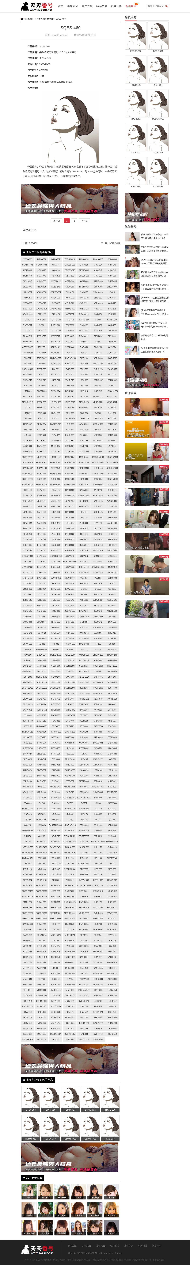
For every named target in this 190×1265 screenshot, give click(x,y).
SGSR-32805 (27, 457)
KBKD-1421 (56, 347)
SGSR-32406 (84, 693)
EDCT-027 (55, 336)
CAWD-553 (55, 441)
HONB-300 (112, 435)
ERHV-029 (83, 265)
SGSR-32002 (27, 913)
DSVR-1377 (42, 331)
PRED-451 (27, 1001)
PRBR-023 (69, 534)
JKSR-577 (98, 897)
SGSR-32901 (27, 484)
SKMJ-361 (41, 902)
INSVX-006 (98, 880)
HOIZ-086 (84, 512)
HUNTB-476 (70, 710)
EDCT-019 (84, 550)
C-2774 (42, 594)
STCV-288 (84, 397)
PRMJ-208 (112, 1023)
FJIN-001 (98, 375)
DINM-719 (27, 1028)
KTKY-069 (55, 1001)
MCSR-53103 (98, 457)
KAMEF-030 (84, 655)
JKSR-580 (55, 891)
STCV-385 (98, 287)
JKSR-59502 (27, 501)
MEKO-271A (69, 402)
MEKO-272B (112, 402)
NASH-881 (98, 677)
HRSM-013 (55, 281)
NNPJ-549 (98, 638)
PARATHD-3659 (84, 798)
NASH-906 (27, 495)
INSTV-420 (27, 726)
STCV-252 (69, 567)
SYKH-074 (41, 743)
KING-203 (70, 930)
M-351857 (70, 314)
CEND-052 (112, 424)
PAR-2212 (98, 836)
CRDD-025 (69, 941)
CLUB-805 (112, 627)
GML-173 (112, 303)
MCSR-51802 (70, 913)
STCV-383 (27, 259)
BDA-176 (56, 490)
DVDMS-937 (69, 611)
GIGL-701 (27, 528)
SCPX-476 (55, 528)
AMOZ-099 (27, 962)
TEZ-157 (41, 347)
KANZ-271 (27, 633)
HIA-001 (55, 369)
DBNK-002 (112, 380)
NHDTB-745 (84, 908)
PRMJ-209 (27, 1012)
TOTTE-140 (56, 320)
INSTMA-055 (27, 968)
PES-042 (84, 364)
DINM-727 (27, 754)
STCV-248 (41, 567)
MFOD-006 (41, 704)
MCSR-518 (112, 891)
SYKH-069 (98, 1034)
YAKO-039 (55, 995)
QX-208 (112, 820)
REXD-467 (41, 699)
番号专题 (116, 6)
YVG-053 (84, 962)
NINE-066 (70, 990)
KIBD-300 (70, 1028)
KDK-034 (56, 814)
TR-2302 (69, 880)
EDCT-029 (41, 342)
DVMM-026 (70, 259)
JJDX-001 (41, 666)
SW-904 (41, 419)
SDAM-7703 (41, 265)
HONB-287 (112, 984)
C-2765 (70, 979)
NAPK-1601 (42, 792)
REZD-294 (98, 704)
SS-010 (112, 644)
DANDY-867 (27, 468)
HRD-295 (84, 759)
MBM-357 (41, 270)
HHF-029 (112, 951)
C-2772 (84, 589)
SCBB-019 (41, 842)
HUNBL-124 (98, 951)
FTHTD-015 (112, 792)
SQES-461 (55, 353)
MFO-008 (42, 869)
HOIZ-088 (70, 424)
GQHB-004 (27, 666)
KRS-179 (84, 814)
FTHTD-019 (28, 704)
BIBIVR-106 (42, 468)
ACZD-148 (55, 287)
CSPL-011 (136, 152)
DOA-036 (98, 957)
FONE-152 (83, 995)
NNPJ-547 (112, 605)
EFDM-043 (112, 737)
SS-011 (98, 649)
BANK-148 (98, 281)
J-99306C (56, 820)
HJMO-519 (112, 1034)
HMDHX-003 (69, 847)
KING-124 (56, 930)
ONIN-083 (41, 1012)
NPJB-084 (84, 622)
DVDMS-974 (98, 419)
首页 (60, 6)
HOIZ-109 (70, 375)
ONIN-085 (41, 765)
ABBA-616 (98, 303)
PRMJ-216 (98, 776)
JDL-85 (42, 616)
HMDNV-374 (112, 973)
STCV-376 (41, 303)
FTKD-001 (112, 798)
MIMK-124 (55, 446)
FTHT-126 (70, 726)
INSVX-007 (84, 809)
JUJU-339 (56, 600)
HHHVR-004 (55, 908)
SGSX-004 (55, 682)
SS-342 (41, 644)
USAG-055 (112, 517)
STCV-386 (69, 287)
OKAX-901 (27, 699)
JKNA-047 (41, 759)
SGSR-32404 (55, 688)
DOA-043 (56, 512)
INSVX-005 (84, 880)
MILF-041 (84, 842)
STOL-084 (55, 633)
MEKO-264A (69, 655)
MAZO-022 (84, 644)
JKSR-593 (41, 501)
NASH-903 (98, 501)
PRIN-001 (98, 605)
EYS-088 (70, 721)
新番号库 (130, 6)
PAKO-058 (83, 770)
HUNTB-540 (27, 721)
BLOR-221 (69, 506)
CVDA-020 (83, 572)
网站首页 (72, 1245)
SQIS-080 (158, 152)
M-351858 (70, 331)
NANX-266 (55, 506)
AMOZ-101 (98, 693)
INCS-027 (56, 303)
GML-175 (84, 292)
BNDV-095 (112, 847)
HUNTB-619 (42, 957)
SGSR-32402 (27, 688)
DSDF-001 (158, 51)
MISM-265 (83, 732)
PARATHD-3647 (84, 886)
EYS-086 (70, 946)
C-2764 (42, 979)
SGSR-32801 (55, 463)
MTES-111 (98, 309)
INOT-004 (98, 809)
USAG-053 (83, 743)
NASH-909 (69, 490)
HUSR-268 (41, 479)
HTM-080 (27, 391)
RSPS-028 (55, 325)
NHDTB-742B (70, 853)
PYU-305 (112, 787)
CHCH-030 (41, 1017)
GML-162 (98, 325)
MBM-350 (27, 276)
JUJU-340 (70, 600)
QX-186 (41, 836)
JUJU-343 (27, 622)
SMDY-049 (55, 468)
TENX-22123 (69, 836)
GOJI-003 (70, 413)
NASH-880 (55, 710)
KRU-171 (70, 1012)
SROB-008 (41, 1039)
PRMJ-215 (55, 754)
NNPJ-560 (98, 446)
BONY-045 (55, 704)
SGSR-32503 (69, 666)
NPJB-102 (27, 452)
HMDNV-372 (112, 908)
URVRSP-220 (98, 567)
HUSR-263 (69, 886)
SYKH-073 (112, 776)
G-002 (41, 325)
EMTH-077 (41, 408)
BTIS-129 (42, 506)
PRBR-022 (69, 539)
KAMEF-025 (41, 995)
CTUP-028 (69, 303)
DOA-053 (84, 386)
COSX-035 (69, 605)
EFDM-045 (98, 627)
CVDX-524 (98, 913)
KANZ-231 (69, 364)
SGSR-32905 (84, 495)
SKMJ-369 (98, 556)
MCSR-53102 (27, 474)
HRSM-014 (84, 287)
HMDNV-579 (112, 567)
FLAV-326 (98, 523)
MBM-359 (112, 276)
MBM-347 (98, 270)
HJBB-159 (112, 770)
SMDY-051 (83, 474)
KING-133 (41, 600)
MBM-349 (112, 265)
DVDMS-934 (98, 600)
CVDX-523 (27, 995)
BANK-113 (112, 561)
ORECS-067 (55, 292)
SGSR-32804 (55, 474)
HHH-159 (98, 847)
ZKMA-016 (98, 292)
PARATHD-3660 (69, 842)
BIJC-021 (56, 781)
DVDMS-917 (69, 1034)
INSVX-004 (27, 984)
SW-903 (98, 413)
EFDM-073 (55, 375)
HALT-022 (84, 1017)
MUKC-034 (70, 759)
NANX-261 (112, 957)
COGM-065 (41, 386)
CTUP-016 (27, 539)
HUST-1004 (98, 666)
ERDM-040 (112, 743)
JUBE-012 (55, 380)
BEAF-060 (41, 556)
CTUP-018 (98, 539)
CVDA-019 (41, 578)
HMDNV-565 (27, 809)
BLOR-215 (83, 721)
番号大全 (72, 6)
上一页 (56, 220)
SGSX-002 (83, 891)
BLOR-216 (41, 721)
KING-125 (98, 875)
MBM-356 (70, 276)
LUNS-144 (27, 523)
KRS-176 (112, 902)
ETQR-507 (112, 364)
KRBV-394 (55, 1028)
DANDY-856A (41, 682)
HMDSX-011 (27, 732)
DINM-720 (112, 1006)
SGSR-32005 (27, 897)
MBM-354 (98, 265)
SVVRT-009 (112, 913)
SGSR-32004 (84, 864)
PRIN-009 (84, 369)
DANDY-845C (41, 847)
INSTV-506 (41, 353)
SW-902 (55, 419)
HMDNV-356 (41, 726)
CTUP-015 (98, 534)
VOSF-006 (55, 666)
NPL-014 (55, 605)
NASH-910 (41, 523)
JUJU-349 (27, 430)
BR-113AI (84, 935)
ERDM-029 (98, 1012)
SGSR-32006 (41, 897)
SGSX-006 (55, 479)
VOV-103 (70, 677)
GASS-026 (27, 935)
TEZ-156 (84, 353)
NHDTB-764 (27, 748)
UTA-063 (27, 842)
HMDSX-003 (84, 847)
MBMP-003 (84, 270)
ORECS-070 (70, 270)
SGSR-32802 (41, 463)
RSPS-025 (69, 336)
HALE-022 (27, 1034)
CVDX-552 (83, 303)
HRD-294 (70, 748)
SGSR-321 (27, 886)
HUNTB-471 (70, 951)
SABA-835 (41, 495)
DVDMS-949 (84, 616)
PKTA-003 (69, 298)
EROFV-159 (98, 655)
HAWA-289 (84, 831)
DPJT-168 (41, 534)
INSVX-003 (41, 984)
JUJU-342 (98, 622)
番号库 (50, 19)
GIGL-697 (112, 715)
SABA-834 (83, 490)
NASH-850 (27, 973)
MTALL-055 (27, 979)
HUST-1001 (27, 677)
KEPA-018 (98, 781)
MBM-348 (112, 270)
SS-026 (27, 649)
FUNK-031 (69, 435)
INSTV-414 (84, 567)
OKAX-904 (69, 737)
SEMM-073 (27, 941)
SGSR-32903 (98, 474)
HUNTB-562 (42, 710)
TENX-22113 (55, 864)
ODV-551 (98, 748)
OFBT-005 (112, 1028)
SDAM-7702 (27, 265)
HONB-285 (83, 984)
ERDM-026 (27, 1017)
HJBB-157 (112, 1001)
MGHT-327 (41, 715)
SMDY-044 (41, 671)
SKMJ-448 (83, 281)
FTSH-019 (41, 545)
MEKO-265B (55, 655)
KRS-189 (56, 583)
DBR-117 (41, 375)
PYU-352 (70, 320)
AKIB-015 (112, 941)
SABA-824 (98, 737)
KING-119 (41, 930)
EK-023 (112, 583)
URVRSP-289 (70, 358)
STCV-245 (69, 556)
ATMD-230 (83, 424)
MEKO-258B (55, 919)
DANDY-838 (27, 924)
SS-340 (84, 649)
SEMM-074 (41, 935)
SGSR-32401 (84, 682)
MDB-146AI (70, 935)
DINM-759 (41, 259)
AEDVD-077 (27, 347)
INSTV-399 (41, 798)
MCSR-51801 (55, 913)
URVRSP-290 (27, 353)
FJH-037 (112, 616)
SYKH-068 (112, 1017)
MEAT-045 (98, 699)
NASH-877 (55, 715)
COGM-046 (41, 622)
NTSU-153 (69, 1017)
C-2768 (42, 803)
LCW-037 (84, 380)
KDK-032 (70, 814)
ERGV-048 (55, 973)
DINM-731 (55, 765)
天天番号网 (39, 19)
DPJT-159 (84, 968)
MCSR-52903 (70, 463)
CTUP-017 (41, 539)
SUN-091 (112, 413)
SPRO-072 (112, 853)
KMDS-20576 (70, 902)
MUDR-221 (112, 765)
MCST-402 (69, 479)
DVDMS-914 (55, 1034)
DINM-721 (84, 1012)
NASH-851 (83, 957)
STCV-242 (84, 556)
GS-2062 (56, 803)
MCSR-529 (112, 474)
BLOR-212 (98, 941)
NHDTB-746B (70, 787)
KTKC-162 (41, 430)
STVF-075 (84, 583)
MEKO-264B (41, 677)
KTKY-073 (55, 364)
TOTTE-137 (84, 320)
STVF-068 (98, 990)
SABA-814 (55, 946)
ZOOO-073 (41, 397)
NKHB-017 (41, 611)
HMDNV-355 (55, 732)
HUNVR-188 (70, 984)
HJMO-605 (112, 748)
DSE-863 (98, 331)
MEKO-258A (41, 919)
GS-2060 (56, 979)
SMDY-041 (41, 693)
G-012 (27, 320)
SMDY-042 (55, 671)
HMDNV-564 (55, 798)
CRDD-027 (98, 721)
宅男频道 (142, 1245)
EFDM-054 (41, 424)
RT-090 (56, 649)
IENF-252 (56, 594)
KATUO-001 (42, 660)
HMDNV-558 (55, 990)
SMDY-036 (55, 897)
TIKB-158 (27, 781)
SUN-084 (98, 732)
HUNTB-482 (70, 957)
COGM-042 (112, 600)
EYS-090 (56, 517)
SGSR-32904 (41, 484)
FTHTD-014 (28, 990)
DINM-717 (41, 1028)
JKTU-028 (27, 759)
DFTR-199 (69, 528)
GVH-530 (56, 759)
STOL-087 (55, 452)
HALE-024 (27, 765)
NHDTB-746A (98, 787)
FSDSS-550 (135, 51)
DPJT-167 (98, 528)
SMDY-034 (112, 886)
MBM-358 (56, 276)
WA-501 (98, 578)
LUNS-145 (27, 517)
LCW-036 (112, 622)
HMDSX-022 (55, 358)
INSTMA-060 (27, 847)
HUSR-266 (83, 688)
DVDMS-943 (98, 765)
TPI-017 (41, 941)
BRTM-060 (112, 528)
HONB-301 (69, 446)
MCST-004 (69, 457)
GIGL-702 (84, 528)
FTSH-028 (41, 336)
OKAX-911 (41, 517)
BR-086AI (98, 935)
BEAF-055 (41, 809)
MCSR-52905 (112, 463)
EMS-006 (98, 298)
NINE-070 (27, 770)
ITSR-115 (98, 671)
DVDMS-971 (98, 430)
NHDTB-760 (112, 611)
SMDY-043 (112, 671)
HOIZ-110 (112, 375)
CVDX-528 (98, 572)
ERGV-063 (83, 825)
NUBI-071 (70, 864)
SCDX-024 (83, 561)
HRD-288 (84, 1028)
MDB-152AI (112, 930)
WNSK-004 (70, 699)
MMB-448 (56, 611)
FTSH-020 (112, 545)
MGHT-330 (41, 528)
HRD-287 (56, 1039)
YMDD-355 (112, 369)
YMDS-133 (27, 589)
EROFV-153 (27, 578)
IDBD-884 (135, 186)
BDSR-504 (27, 490)
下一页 (84, 220)
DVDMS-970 (55, 424)
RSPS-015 (83, 539)
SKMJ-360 (41, 924)
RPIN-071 (56, 616)
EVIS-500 (70, 369)
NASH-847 (69, 962)
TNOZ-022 (69, 754)
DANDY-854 (27, 787)
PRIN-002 (70, 633)
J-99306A (98, 831)
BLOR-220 (112, 490)
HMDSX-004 (112, 803)
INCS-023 (84, 534)
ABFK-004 (98, 660)
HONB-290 (41, 787)
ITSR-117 (98, 452)
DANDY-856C (27, 682)
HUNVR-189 (98, 973)
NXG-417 (112, 633)
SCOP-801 (98, 962)
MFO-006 (112, 869)
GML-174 (56, 314)
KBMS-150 (27, 534)
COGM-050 (98, 424)
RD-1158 (41, 864)
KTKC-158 (27, 951)
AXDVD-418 (41, 309)
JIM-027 (27, 358)
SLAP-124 (69, 501)
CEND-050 (83, 638)
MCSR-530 (55, 495)
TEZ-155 (98, 353)
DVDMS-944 (69, 776)
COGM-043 (27, 616)
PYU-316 (27, 655)
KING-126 (70, 875)
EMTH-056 (27, 908)
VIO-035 (112, 836)
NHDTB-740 (70, 908)
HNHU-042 (69, 924)
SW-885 (112, 594)
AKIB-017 (112, 721)
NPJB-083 (41, 605)
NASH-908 (69, 512)
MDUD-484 (27, 638)
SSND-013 (98, 386)
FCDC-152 (27, 743)
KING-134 (98, 594)
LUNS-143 (55, 523)
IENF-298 (112, 314)
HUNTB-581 (84, 699)
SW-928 (112, 386)
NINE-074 (70, 452)
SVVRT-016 (56, 578)
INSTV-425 (41, 633)
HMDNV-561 (41, 908)
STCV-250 (41, 561)
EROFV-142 (112, 858)
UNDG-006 (83, 930)
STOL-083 (27, 605)
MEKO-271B (27, 402)
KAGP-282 (112, 506)
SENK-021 (83, 605)
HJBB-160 (98, 770)
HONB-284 (112, 995)
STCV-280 (98, 408)
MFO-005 (98, 869)
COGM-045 (41, 638)
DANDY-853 (70, 770)
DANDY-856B (27, 693)
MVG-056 (84, 441)
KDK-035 (41, 814)
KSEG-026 (55, 545)
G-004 (27, 408)
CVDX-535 (41, 402)
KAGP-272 (98, 1023)
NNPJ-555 (41, 446)
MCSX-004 (41, 474)
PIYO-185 (112, 342)
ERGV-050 (83, 792)
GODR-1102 (56, 875)
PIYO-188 (98, 347)
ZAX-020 (70, 583)
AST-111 (55, 386)
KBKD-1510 (112, 358)
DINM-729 (55, 776)
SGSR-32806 (69, 484)
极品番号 (101, 6)
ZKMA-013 (27, 342)
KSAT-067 (98, 946)
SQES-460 (98, 358)
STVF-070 (55, 836)
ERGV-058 (112, 990)
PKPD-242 (83, 633)
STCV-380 (27, 303)
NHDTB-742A (41, 853)
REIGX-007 (41, 358)
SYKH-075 (69, 743)
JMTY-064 (84, 853)
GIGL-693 (84, 951)
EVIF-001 (56, 660)
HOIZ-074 (27, 957)
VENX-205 (83, 776)
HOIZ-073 (112, 946)
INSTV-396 (98, 908)
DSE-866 (41, 364)
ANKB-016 (55, 1017)
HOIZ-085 (70, 523)
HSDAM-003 (27, 369)
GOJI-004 (84, 413)
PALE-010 (69, 792)
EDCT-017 (27, 545)
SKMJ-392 (55, 408)
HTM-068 (27, 627)
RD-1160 (98, 858)
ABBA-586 (112, 825)
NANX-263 (83, 710)
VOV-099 (112, 919)
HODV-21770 (112, 391)
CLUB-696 (158, 186)
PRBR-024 (112, 539)
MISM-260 (69, 968)
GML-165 (112, 325)
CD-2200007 (84, 836)
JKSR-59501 (27, 463)
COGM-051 (56, 430)
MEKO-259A (84, 913)
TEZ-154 (27, 364)
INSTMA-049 (84, 990)
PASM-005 (83, 408)
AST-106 (69, 430)
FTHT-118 (98, 864)
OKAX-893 (83, 946)
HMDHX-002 (98, 979)
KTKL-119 (84, 600)
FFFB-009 (69, 781)
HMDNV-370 (41, 820)
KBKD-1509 (84, 331)
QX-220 (27, 825)
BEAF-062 (112, 726)
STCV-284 (55, 397)
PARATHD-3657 (27, 831)
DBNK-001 (69, 391)
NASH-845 (98, 968)
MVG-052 (70, 638)
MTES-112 (83, 309)
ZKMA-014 (69, 342)
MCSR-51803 (41, 875)
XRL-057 (55, 968)
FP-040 (70, 820)
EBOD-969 (27, 776)
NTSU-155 (55, 748)
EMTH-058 (83, 902)
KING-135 (27, 600)
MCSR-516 (98, 891)
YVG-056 (70, 517)
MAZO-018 (41, 732)
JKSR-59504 (98, 484)
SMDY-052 (69, 474)
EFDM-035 (55, 1012)
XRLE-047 (112, 732)
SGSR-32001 (69, 897)
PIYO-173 (84, 430)
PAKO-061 (83, 435)
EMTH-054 (83, 924)
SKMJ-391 (69, 397)
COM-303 (56, 858)
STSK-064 (41, 1006)
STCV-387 (112, 298)
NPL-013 (98, 583)
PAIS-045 (42, 413)
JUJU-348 (112, 408)
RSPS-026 (55, 342)
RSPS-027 (27, 325)
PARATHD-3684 (69, 561)
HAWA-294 (112, 655)
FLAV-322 (56, 721)
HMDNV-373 (70, 973)
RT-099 (70, 649)
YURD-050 (55, 572)
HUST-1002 (112, 666)
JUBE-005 (27, 512)
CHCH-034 (55, 638)
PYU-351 (112, 309)
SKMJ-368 (55, 561)
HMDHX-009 (112, 550)
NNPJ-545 (27, 611)
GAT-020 (98, 1006)
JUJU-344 (112, 638)
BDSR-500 (112, 688)
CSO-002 (112, 809)
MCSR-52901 (98, 463)
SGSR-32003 (41, 913)
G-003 (98, 320)
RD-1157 (84, 858)
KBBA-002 (41, 452)
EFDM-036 (27, 1023)
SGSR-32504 (69, 682)
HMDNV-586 (98, 726)
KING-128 (98, 924)
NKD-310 (84, 391)
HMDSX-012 (41, 649)
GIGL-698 (98, 715)
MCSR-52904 (112, 457)
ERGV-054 (41, 655)
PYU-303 (56, 792)
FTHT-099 (84, 869)
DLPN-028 (41, 781)
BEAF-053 (55, 984)
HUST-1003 (98, 688)
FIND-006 (27, 419)
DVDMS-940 (84, 765)
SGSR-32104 (69, 869)
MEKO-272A (98, 402)
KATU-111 (56, 962)
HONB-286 (98, 984)
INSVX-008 (56, 809)
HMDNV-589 (70, 644)
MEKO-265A (84, 677)
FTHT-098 (27, 875)
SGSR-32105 (27, 891)
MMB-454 (70, 616)
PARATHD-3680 (55, 556)
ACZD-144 (69, 281)
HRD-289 (112, 1012)
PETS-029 (83, 523)
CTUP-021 (27, 550)
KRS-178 (98, 902)
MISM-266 (27, 737)
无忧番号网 (37, 1249)
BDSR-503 (112, 495)
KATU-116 (98, 490)
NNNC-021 (112, 781)
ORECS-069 (84, 276)
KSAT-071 (84, 517)
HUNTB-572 (70, 715)
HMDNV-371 (27, 858)
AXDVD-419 (55, 309)
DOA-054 (70, 386)
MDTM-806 (84, 781)
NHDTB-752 (112, 572)
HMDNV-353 (112, 649)
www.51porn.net (59, 35)
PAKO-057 (98, 995)
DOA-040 (27, 715)
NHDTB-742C (55, 853)
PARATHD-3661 (69, 798)
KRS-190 (27, 561)
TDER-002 (41, 770)
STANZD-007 (27, 1006)
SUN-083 (27, 660)
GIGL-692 (41, 962)
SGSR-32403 (27, 671)
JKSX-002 (84, 479)
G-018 (112, 292)
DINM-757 (55, 259)
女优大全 (87, 6)
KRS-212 (98, 391)
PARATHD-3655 (55, 825)
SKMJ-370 (55, 567)
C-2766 (70, 803)
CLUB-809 (41, 441)
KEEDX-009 (70, 995)
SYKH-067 (98, 1017)
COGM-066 (41, 391)
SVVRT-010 (70, 919)
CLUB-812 (27, 441)
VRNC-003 (41, 281)
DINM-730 (69, 765)
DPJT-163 (112, 677)
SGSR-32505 (69, 688)
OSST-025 (83, 484)
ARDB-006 (112, 660)
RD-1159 (27, 864)
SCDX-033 (112, 259)
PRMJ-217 (98, 754)
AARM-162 (41, 968)
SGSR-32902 (27, 479)
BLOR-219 (83, 501)
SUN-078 (27, 836)
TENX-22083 (97, 853)
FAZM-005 (41, 490)
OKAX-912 (83, 506)
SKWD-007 (70, 578)
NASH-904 (98, 517)
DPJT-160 (84, 941)
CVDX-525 (41, 831)
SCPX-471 (27, 710)
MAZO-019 (98, 550)
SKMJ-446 (27, 281)
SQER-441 (112, 353)
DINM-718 (69, 1039)
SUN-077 (98, 798)
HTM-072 (27, 413)
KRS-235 (56, 265)
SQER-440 (69, 347)
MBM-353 (98, 276)
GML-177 (42, 314)
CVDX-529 (69, 572)
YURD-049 (41, 572)
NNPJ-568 (98, 435)
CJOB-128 (41, 737)
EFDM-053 (98, 441)
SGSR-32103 (41, 891)
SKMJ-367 (41, 583)
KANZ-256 (55, 589)
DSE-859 (84, 347)
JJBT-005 (70, 1023)
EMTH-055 (55, 902)
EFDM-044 (83, 748)
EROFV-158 (70, 732)
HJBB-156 (98, 1001)
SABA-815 (55, 951)
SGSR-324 (112, 682)
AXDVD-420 (70, 309)
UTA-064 (112, 831)
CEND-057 (98, 380)
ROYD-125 (136, 85)
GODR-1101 (42, 880)
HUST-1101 (98, 495)
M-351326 (41, 320)
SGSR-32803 (112, 468)
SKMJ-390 (69, 408)
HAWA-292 (112, 880)
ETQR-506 (41, 369)
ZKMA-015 (83, 314)
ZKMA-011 (27, 336)
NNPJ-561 (112, 446)
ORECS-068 (70, 265)
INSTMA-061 (98, 1039)
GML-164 (98, 314)
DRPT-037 (84, 973)
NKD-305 (112, 430)
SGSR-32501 (41, 688)
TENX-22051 (27, 853)
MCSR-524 (84, 671)
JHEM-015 (27, 380)
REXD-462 (41, 946)
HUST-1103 (84, 463)
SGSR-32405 (55, 693)
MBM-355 (27, 270)
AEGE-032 (98, 561)
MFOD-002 (27, 798)
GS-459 (27, 930)
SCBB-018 (69, 831)
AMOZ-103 (112, 523)
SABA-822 (112, 704)
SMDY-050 (69, 468)
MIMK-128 (83, 446)
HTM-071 (112, 419)
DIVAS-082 (98, 743)
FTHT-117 (112, 864)
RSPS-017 (83, 545)
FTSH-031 (112, 336)
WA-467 (83, 578)
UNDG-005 (112, 924)
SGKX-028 (27, 644)
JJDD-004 (27, 446)
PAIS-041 (56, 770)
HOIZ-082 (112, 759)
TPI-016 (55, 941)
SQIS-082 (84, 627)
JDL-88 (27, 435)
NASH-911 (98, 506)
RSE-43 (84, 754)
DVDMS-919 (84, 1001)
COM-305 (42, 858)
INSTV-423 (84, 660)
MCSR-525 (98, 682)
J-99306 (98, 803)
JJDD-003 (112, 441)
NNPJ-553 (69, 622)
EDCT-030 (69, 325)
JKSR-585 (69, 671)
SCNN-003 (55, 842)
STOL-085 (69, 627)
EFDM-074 (55, 391)
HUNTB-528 (112, 699)
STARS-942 (114, 243)
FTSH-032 (84, 342)
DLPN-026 (98, 1028)
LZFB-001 (70, 660)
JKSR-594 (41, 457)
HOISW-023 (56, 402)
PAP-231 (56, 743)
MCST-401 (112, 452)
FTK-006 (84, 726)
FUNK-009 (41, 1034)
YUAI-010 (56, 534)
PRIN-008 (27, 375)
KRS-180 (27, 820)
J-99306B (42, 825)
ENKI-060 (70, 704)
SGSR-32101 (98, 886)
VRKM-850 (41, 990)
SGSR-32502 (69, 693)
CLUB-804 (98, 633)
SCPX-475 (98, 512)
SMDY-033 (69, 891)
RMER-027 (27, 506)
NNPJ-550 (55, 622)
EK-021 (98, 820)
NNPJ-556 (55, 413)
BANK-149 (83, 298)
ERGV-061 (83, 919)
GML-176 (70, 292)
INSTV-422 (55, 737)
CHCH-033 (41, 748)
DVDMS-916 (41, 1001)
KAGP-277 (98, 759)
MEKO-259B (27, 919)
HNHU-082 (27, 292)
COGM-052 (70, 419)
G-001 (98, 342)
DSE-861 (70, 353)
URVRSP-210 (70, 825)
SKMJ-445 (112, 281)
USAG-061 (27, 386)
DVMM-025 (98, 259)
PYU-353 (27, 298)
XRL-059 (84, 737)
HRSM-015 (41, 287)
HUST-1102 (56, 457)
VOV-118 (56, 270)
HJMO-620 (83, 259)
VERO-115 (27, 946)
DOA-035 (42, 973)
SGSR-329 (112, 484)
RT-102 (98, 644)
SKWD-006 (98, 792)
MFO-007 (56, 869)
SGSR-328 (69, 495)
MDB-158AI (56, 935)
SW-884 (83, 594)
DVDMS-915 (27, 1039)
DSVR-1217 (27, 792)
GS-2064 (27, 594)
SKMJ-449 (41, 276)
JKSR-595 (55, 501)
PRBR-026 (69, 550)
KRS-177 (56, 924)
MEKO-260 (98, 919)
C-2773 (98, 589)
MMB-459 (41, 435)
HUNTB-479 (112, 962)
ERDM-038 (112, 754)
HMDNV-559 (84, 979)
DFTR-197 (112, 710)
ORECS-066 (112, 287)
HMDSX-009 (27, 556)
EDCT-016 (112, 534)
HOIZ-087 (27, 424)
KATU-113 (98, 710)
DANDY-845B (112, 842)
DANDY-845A (55, 847)
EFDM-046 (41, 627)
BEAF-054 (27, 880)
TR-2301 (112, 875)
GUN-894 (112, 347)
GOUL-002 (98, 825)
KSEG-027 (55, 550)
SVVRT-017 (112, 397)
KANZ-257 (69, 589)
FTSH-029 (112, 331)
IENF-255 (70, 594)
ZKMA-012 (83, 336)
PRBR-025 (69, 545)
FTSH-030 (98, 336)
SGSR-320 (55, 886)
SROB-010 (41, 754)
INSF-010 (27, 814)
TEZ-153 (33, 243)
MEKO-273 (84, 402)
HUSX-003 (98, 468)
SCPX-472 (55, 699)
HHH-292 (84, 875)
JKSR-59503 (84, 468)
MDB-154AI (98, 930)
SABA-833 (41, 512)
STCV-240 (27, 583)
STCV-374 (41, 298)
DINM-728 (41, 776)
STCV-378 (55, 298)
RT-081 (56, 644)
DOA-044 (112, 512)
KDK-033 (98, 814)
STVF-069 (112, 935)
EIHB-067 (41, 589)
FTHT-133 (56, 726)
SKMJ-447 (27, 287)
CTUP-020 (41, 550)
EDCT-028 (27, 309)
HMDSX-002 (112, 979)
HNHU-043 (83, 787)
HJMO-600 (41, 1023)
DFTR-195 (41, 951)
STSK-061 (69, 1006)
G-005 (27, 331)
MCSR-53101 (112, 479)
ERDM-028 (84, 1023)
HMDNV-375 (84, 1039)
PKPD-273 (98, 369)
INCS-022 (56, 539)
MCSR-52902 (55, 484)
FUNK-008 (83, 1034)
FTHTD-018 (84, 704)
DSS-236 (84, 375)
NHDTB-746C (55, 787)
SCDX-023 (112, 578)
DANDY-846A (55, 1006)
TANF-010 (69, 380)
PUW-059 (84, 820)
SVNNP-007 (98, 397)
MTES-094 (55, 831)
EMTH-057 (27, 902)
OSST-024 (98, 479)
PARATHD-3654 (98, 842)
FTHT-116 (27, 869)
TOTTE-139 (56, 331)
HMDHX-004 (69, 809)
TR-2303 (55, 880)
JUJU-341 (98, 611)
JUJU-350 (70, 441)
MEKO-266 (55, 677)
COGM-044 (56, 627)
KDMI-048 (84, 1006)
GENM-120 (84, 419)
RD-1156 (69, 858)
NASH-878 (112, 693)
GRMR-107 (112, 320)
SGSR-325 (83, 666)
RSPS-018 (98, 545)
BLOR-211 (112, 968)
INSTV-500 (98, 364)
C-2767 (84, 803)
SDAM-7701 (41, 292)
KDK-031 (112, 814)
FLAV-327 (56, 435)
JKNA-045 (55, 1023)
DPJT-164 (84, 715)
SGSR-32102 (41, 886)
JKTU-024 (69, 1001)
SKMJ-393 (27, 397)
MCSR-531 (84, 457)
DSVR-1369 (27, 314)
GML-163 (84, 325)
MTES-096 (27, 572)
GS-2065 (112, 589)
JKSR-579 (84, 897)
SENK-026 (41, 380)
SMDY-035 (112, 897)
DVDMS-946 (98, 616)
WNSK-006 (112, 501)
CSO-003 (27, 803)
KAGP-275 (83, 611)
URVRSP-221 (27, 567)
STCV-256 (112, 556)
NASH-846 (55, 957)
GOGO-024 (84, 452)
